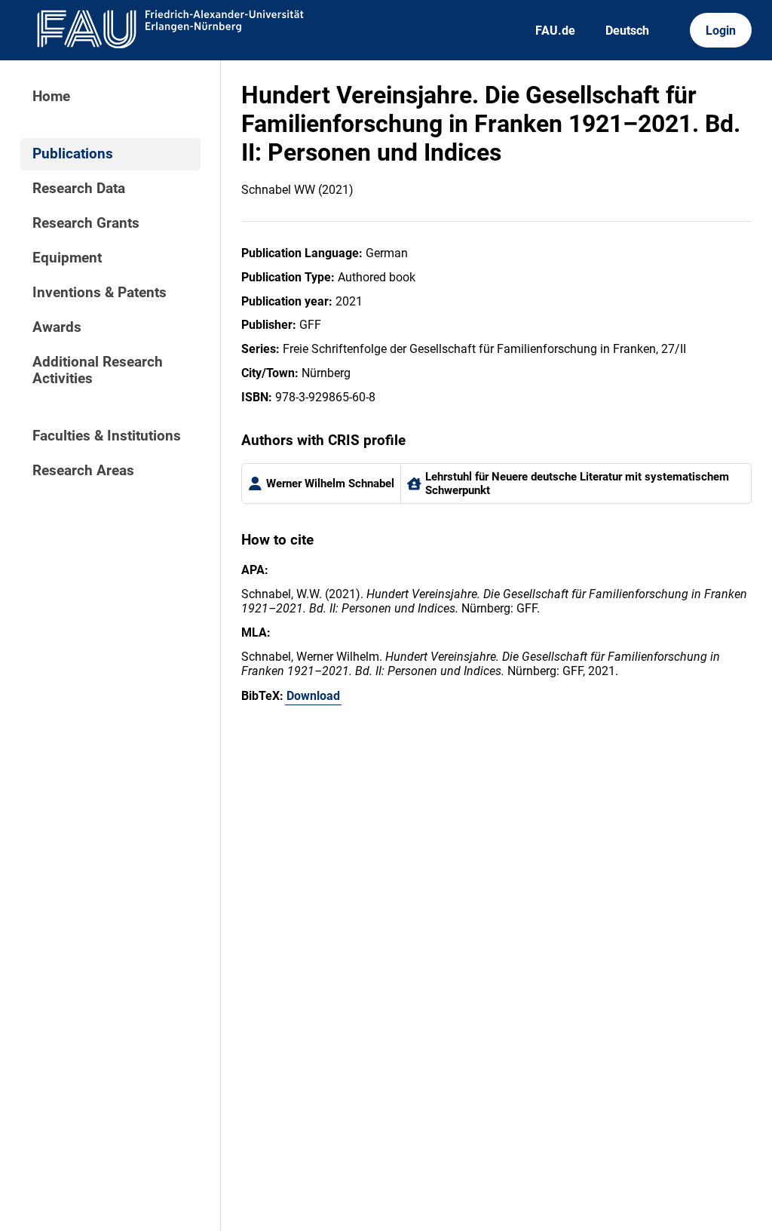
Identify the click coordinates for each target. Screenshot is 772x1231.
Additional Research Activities (97, 370)
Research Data (78, 188)
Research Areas (83, 470)
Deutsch (627, 30)
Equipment (67, 258)
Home (51, 96)
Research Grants (85, 223)
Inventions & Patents (99, 292)
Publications (72, 154)
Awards (56, 327)
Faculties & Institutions (106, 436)
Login (721, 30)
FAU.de (555, 30)
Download (313, 696)
